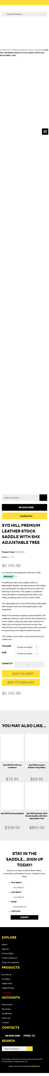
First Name (16, 882)
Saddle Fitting (8, 988)
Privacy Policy (8, 953)
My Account (7, 1004)
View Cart (6, 1018)
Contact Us (26, 515)
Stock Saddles (36, 50)
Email (14, 901)
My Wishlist (7, 1013)
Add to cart (22, 674)
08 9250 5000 (26, 507)
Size (4, 652)
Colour (6, 646)
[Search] (43, 497)
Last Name (16, 892)
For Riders (6, 979)
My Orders (6, 1009)
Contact (5, 1022)
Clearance (6, 992)
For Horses (12, 50)
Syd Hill (11, 557)
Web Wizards (35, 1066)
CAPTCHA (15, 911)
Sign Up (5, 949)
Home (2, 50)
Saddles (23, 50)
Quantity (7, 663)
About (4, 944)
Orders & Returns (9, 958)
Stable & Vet (7, 983)
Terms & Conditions (10, 962)
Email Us (29, 1035)
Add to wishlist (21, 682)
